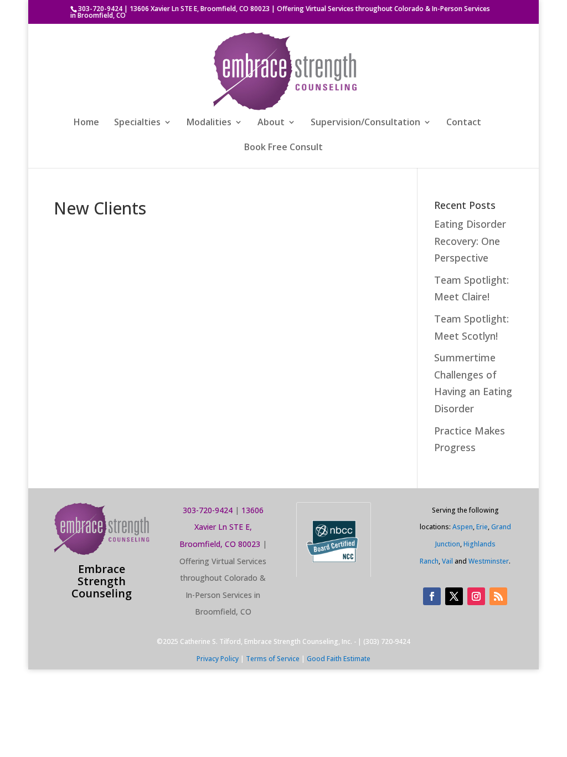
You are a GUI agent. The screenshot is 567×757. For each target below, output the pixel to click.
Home (86, 123)
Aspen (462, 526)
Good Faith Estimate (338, 658)
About (271, 123)
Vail (447, 561)
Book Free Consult (283, 148)
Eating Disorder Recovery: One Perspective (470, 240)
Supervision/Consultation (365, 123)
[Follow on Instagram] (476, 596)
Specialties (137, 123)
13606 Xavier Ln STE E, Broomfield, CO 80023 (200, 8)
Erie (482, 526)
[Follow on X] (454, 596)
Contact (463, 123)
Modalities (209, 123)
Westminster (488, 561)
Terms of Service (273, 658)
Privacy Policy (218, 658)
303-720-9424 (100, 8)
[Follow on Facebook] (432, 596)
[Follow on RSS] (498, 596)
